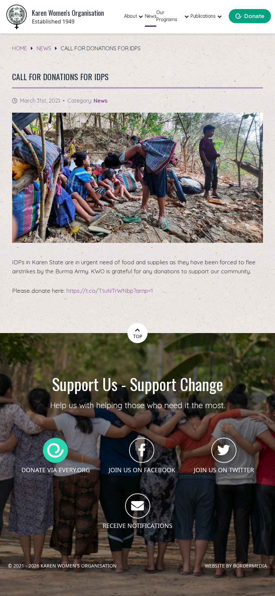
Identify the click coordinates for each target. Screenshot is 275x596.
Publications (203, 16)
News (151, 16)
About (130, 16)
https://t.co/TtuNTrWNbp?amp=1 (109, 290)
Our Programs (166, 15)
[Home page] (16, 17)
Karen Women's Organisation (79, 565)
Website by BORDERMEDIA (236, 565)
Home (19, 48)
